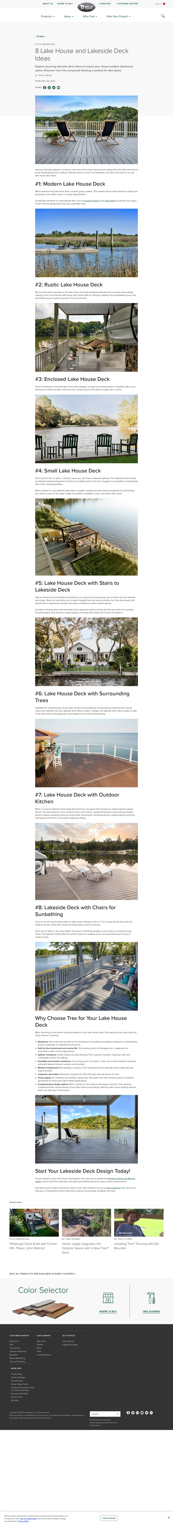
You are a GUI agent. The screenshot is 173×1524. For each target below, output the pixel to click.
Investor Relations (44, 1354)
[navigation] (86, 4)
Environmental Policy (19, 1393)
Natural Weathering (17, 1358)
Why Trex (88, 16)
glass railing (110, 200)
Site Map (14, 1400)
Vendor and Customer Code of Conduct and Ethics (22, 1389)
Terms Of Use (16, 1397)
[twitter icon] (54, 87)
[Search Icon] (163, 16)
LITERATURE (105, 3)
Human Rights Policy (19, 1384)
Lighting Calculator (70, 1344)
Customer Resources (17, 1351)
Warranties (13, 1354)
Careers (40, 1344)
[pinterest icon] (49, 87)
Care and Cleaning (17, 1361)
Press (39, 1351)
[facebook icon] (44, 87)
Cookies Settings (108, 1518)
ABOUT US (48, 3)
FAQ (11, 1344)
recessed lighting (92, 200)
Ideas (67, 16)
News (39, 1348)
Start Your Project (117, 16)
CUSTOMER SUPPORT (128, 3)
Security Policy (17, 1380)
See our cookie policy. (28, 1518)
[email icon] (58, 87)
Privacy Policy (16, 1374)
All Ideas (40, 36)
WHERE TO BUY (65, 3)
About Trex (41, 1341)
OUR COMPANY (44, 1335)
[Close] (169, 1518)
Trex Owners (14, 1348)
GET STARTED (68, 1335)
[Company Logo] (86, 7)
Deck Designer (114, 1187)
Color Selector (68, 1341)
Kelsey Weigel (45, 75)
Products (46, 16)
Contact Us (14, 1341)
